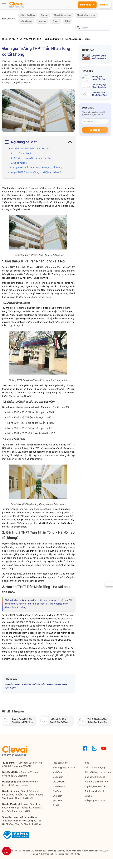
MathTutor (58, 776)
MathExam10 (59, 786)
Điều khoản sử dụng (94, 767)
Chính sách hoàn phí (94, 791)
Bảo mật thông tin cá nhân (97, 772)
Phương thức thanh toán (96, 781)
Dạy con (44, 15)
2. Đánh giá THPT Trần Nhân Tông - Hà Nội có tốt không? (35, 167)
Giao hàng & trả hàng (94, 776)
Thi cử (67, 21)
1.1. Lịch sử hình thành (20, 153)
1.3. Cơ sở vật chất (19, 162)
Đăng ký (104, 4)
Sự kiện (56, 805)
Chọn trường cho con (86, 15)
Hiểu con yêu (8, 38)
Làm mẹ (55, 21)
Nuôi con (42, 21)
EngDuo (57, 791)
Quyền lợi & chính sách (95, 786)
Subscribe (95, 129)
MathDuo (57, 772)
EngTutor (57, 795)
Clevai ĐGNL (59, 781)
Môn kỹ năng (26, 21)
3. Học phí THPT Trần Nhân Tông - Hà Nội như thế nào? (34, 172)
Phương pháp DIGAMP (64, 767)
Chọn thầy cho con (62, 15)
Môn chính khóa (27, 15)
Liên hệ (88, 795)
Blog (86, 762)
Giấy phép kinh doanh (95, 800)
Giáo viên (57, 800)
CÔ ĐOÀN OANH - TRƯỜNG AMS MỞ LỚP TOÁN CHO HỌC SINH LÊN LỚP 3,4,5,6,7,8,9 (36, 686)
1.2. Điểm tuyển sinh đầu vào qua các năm (30, 158)
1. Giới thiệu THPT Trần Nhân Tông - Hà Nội (28, 148)
